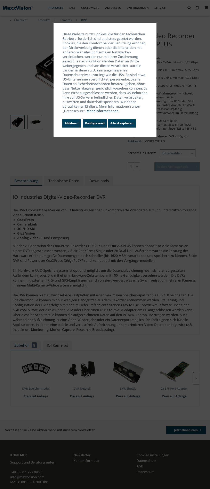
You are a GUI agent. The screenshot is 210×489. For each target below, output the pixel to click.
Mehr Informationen (103, 111)
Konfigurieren (95, 123)
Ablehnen (71, 123)
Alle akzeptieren (121, 123)
